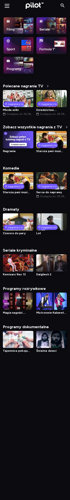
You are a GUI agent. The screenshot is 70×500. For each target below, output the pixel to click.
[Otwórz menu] (7, 6)
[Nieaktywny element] (19, 25)
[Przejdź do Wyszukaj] (62, 5)
